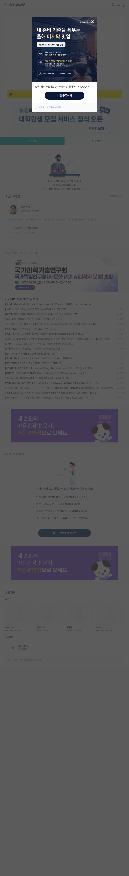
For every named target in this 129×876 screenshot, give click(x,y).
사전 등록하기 (64, 95)
